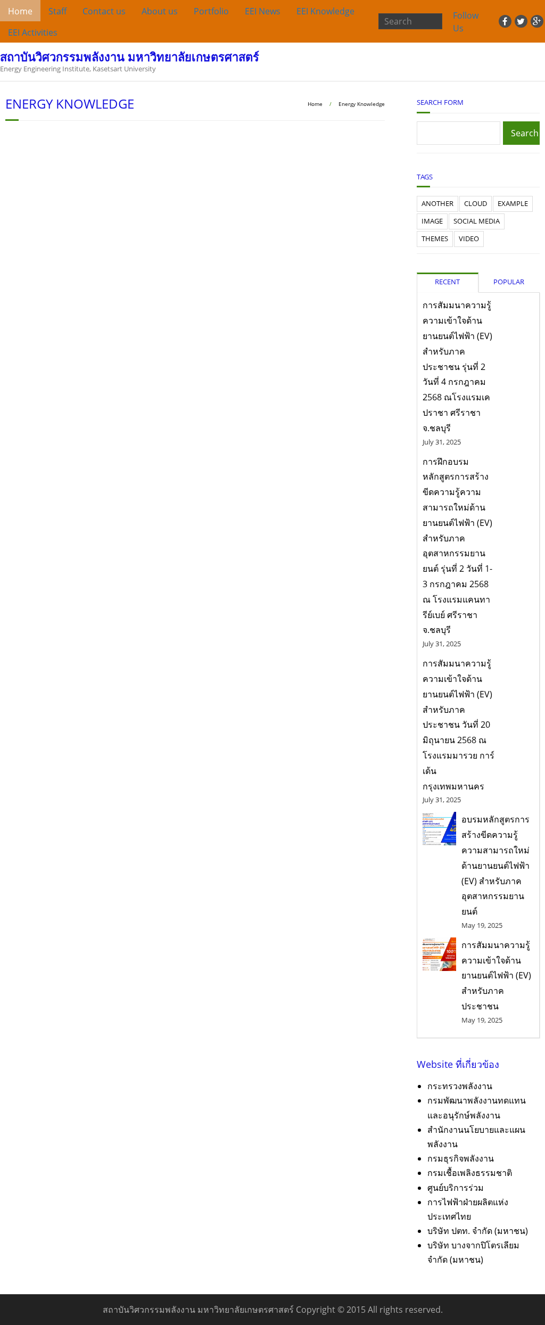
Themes (435, 238)
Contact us (104, 11)
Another (437, 203)
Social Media (476, 221)
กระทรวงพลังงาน (459, 1086)
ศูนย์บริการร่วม (455, 1188)
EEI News (262, 11)
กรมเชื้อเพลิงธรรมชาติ (469, 1173)
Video (469, 238)
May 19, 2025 (481, 925)
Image (432, 221)
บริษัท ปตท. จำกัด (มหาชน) (477, 1231)
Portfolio (211, 11)
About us (160, 11)
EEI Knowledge (325, 11)
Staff (57, 11)
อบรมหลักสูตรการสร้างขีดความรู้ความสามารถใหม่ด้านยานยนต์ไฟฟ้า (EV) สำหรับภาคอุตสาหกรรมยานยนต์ (495, 865)
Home (20, 11)
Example (513, 203)
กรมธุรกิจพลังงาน (460, 1158)
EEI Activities (32, 32)
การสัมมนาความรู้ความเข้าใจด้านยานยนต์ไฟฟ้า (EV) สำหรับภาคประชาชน (496, 975)
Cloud (475, 203)
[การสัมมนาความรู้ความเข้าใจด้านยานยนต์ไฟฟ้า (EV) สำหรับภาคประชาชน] (439, 954)
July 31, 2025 (442, 442)
